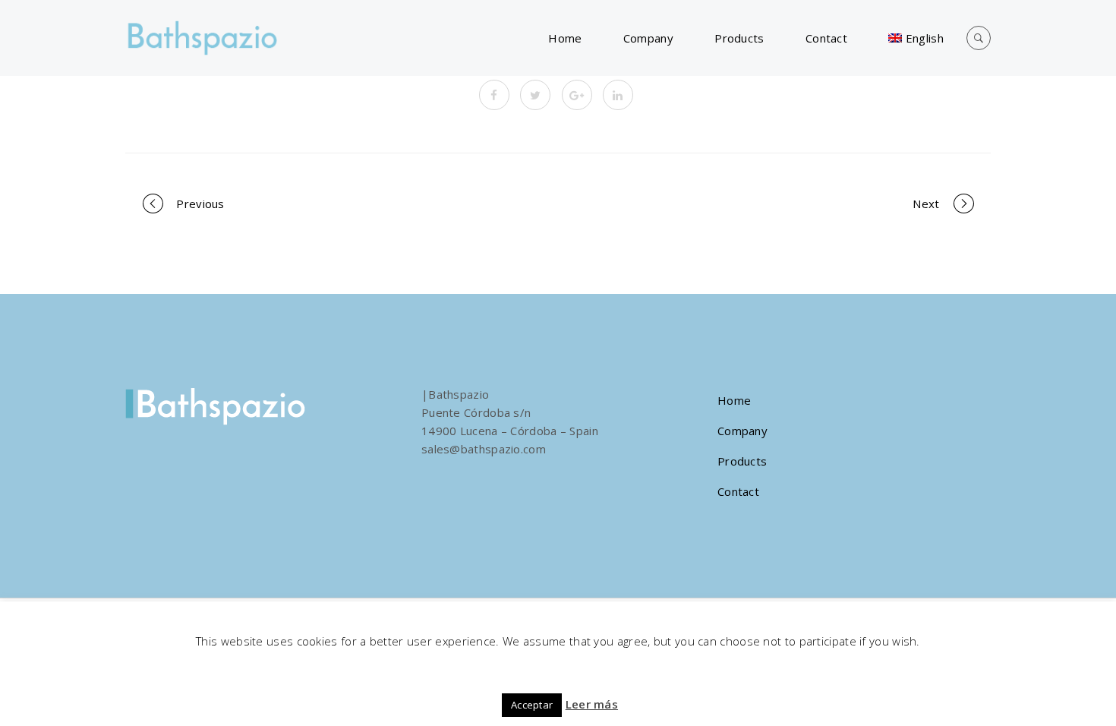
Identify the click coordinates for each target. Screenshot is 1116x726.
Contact (826, 38)
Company (648, 38)
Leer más (592, 704)
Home (565, 38)
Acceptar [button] (532, 705)
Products (739, 38)
